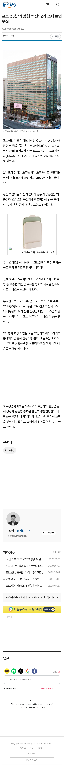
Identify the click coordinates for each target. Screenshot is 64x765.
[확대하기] (32, 53)
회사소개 (32, 753)
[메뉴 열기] (46, 4)
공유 (57, 36)
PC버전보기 (32, 759)
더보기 (57, 552)
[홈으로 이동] (9, 5)
